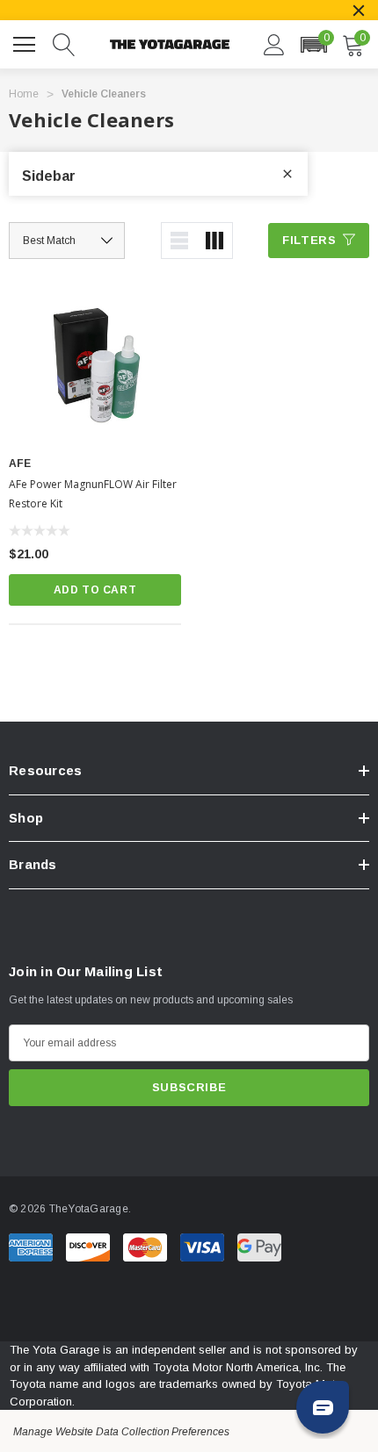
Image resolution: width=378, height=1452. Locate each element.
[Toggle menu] (26, 42)
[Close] (359, 10)
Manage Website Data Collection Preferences (121, 1432)
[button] (313, 45)
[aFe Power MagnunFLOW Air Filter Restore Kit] (95, 364)
